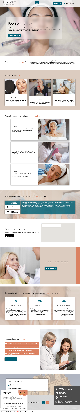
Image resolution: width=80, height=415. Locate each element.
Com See (22, 411)
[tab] (12, 203)
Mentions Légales (29, 411)
